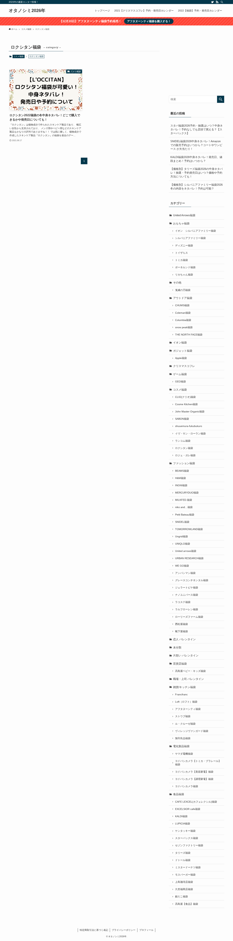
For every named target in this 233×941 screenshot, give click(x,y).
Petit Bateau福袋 (184, 514)
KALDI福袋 (181, 816)
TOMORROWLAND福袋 (189, 529)
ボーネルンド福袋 (185, 267)
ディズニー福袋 (184, 245)
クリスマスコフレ (184, 365)
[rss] (217, 2)
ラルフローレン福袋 (186, 609)
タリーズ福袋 (182, 853)
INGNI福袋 (181, 485)
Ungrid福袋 (181, 536)
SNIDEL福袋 (182, 522)
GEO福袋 (180, 381)
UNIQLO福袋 (182, 543)
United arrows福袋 (185, 551)
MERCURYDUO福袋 (187, 492)
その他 (177, 282)
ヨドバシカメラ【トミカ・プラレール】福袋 (198, 763)
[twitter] (212, 2)
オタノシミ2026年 (27, 10)
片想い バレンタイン (185, 655)
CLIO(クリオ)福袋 (185, 397)
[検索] (222, 2)
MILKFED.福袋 (183, 500)
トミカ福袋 (181, 260)
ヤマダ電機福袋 (184, 753)
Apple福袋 (181, 358)
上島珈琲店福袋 (184, 882)
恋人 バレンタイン (184, 639)
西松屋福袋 (181, 624)
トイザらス (181, 252)
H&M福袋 (180, 478)
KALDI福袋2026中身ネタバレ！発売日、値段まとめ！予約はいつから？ (196, 158)
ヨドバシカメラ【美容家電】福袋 (194, 771)
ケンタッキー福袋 (185, 831)
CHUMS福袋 (182, 305)
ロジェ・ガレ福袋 (185, 455)
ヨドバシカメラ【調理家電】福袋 (194, 779)
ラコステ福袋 (182, 602)
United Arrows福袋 (184, 215)
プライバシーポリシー (123, 930)
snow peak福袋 (184, 327)
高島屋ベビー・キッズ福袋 (190, 671)
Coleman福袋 (183, 312)
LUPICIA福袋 (182, 823)
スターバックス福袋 (186, 838)
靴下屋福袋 (181, 631)
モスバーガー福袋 (185, 874)
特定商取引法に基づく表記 (94, 930)
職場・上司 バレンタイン (188, 678)
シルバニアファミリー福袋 (190, 238)
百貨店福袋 (180, 663)
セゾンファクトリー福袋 (189, 845)
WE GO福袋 (182, 565)
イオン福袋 (180, 342)
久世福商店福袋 (184, 889)
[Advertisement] (196, 66)
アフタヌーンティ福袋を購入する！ (149, 21)
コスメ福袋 (18, 56)
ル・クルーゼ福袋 (185, 723)
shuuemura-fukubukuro (188, 426)
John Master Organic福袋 (189, 411)
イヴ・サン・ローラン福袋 (190, 433)
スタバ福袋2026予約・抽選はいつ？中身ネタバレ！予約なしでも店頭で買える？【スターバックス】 (196, 129)
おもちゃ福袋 (181, 223)
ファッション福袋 (184, 463)
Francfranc (181, 694)
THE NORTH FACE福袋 (188, 334)
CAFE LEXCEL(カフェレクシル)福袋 (196, 801)
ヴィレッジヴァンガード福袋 (191, 731)
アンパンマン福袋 (185, 573)
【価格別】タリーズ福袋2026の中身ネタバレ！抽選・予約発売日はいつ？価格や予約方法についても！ (196, 172)
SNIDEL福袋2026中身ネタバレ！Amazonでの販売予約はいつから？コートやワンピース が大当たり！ (196, 145)
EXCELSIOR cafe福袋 (187, 809)
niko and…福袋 (184, 507)
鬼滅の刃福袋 (182, 290)
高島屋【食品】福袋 (186, 904)
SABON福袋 (182, 418)
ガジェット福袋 (182, 350)
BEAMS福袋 (182, 470)
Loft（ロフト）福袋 (186, 701)
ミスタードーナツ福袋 (188, 867)
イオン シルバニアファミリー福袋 (195, 230)
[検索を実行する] (220, 99)
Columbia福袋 (183, 320)
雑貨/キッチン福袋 (184, 687)
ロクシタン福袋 (184, 448)
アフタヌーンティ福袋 (188, 709)
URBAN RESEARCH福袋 (189, 558)
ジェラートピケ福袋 (186, 587)
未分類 (177, 647)
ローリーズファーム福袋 (189, 617)
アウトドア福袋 (182, 297)
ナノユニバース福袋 (186, 595)
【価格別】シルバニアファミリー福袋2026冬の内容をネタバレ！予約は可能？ (196, 186)
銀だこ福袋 (181, 896)
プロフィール (146, 930)
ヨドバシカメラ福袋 (186, 786)
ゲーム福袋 (180, 374)
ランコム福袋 (182, 440)
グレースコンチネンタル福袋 (191, 580)
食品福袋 (178, 794)
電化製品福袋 (181, 746)
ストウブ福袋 (182, 716)
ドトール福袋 (182, 860)
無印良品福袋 (182, 738)
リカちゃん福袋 (184, 274)
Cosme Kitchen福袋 (186, 404)
